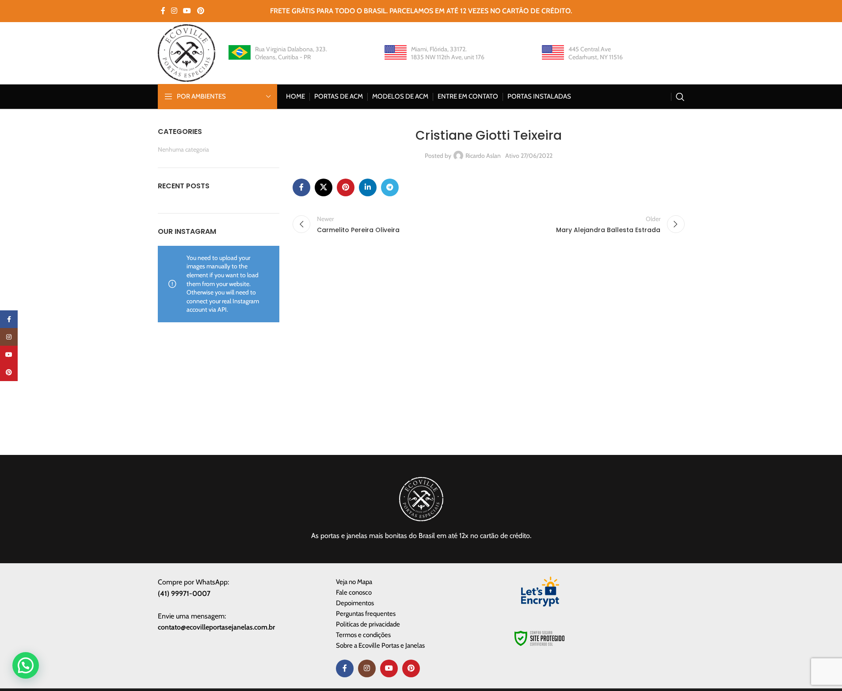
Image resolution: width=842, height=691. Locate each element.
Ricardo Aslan (483, 156)
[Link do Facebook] (163, 11)
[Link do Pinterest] (200, 11)
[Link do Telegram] (390, 187)
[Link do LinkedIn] (368, 187)
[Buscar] (680, 97)
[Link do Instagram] (174, 11)
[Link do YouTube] (187, 11)
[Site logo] (186, 52)
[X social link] (323, 187)
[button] (25, 665)
